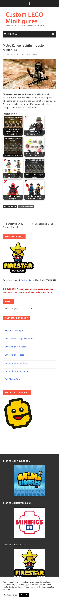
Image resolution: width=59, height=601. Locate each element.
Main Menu (12, 34)
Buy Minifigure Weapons (16, 346)
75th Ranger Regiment (42, 223)
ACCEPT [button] (24, 595)
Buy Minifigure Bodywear (16, 371)
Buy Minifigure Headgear (16, 362)
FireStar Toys (27, 280)
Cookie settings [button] (10, 595)
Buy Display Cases (13, 379)
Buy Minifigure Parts (14, 354)
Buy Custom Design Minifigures (19, 338)
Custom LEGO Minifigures (24, 18)
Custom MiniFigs (26, 206)
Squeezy (6, 97)
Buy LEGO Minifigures (15, 330)
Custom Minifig (31, 54)
